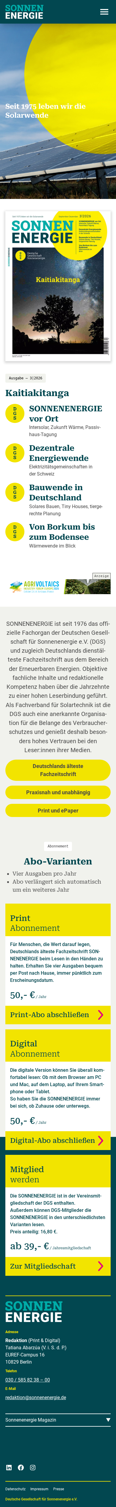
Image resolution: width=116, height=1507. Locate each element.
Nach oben (93, 1495)
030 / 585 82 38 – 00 (27, 1380)
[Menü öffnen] (104, 11)
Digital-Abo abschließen (52, 1141)
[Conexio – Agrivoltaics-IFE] (58, 586)
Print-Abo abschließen (49, 1015)
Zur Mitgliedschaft (43, 1266)
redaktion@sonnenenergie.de (35, 1397)
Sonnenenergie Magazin (30, 1420)
